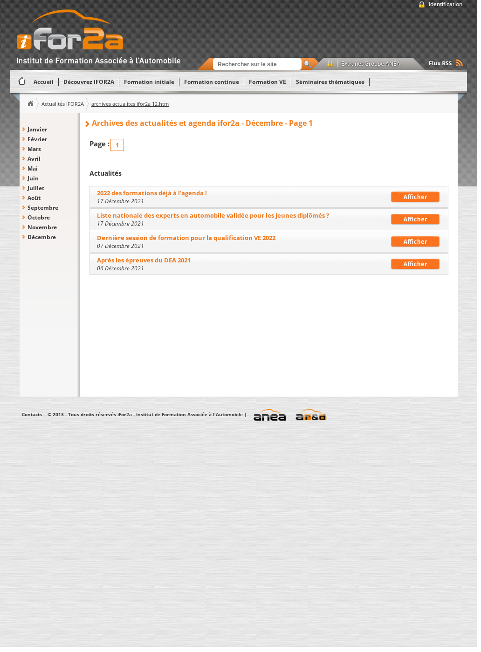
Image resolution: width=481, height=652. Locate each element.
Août (34, 198)
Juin (33, 178)
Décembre (41, 237)
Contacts (32, 414)
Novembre (42, 227)
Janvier (37, 129)
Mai (32, 168)
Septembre (42, 208)
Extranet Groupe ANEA (370, 64)
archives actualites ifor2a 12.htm (130, 103)
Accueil (30, 103)
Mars (34, 149)
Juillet (35, 188)
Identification (445, 4)
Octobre (38, 217)
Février (37, 139)
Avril (34, 159)
